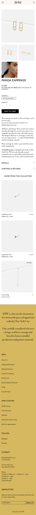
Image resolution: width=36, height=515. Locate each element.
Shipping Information (8, 365)
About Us (5, 360)
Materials (5, 96)
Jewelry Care (5, 378)
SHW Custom (6, 406)
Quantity (5, 102)
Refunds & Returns (7, 369)
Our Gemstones (6, 411)
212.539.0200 (6, 460)
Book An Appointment (9, 424)
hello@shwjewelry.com (8, 458)
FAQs (3, 387)
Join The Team (6, 392)
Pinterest (4, 443)
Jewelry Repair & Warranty (10, 383)
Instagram (4, 439)
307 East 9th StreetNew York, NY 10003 (8, 466)
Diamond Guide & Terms (9, 420)
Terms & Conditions (8, 374)
